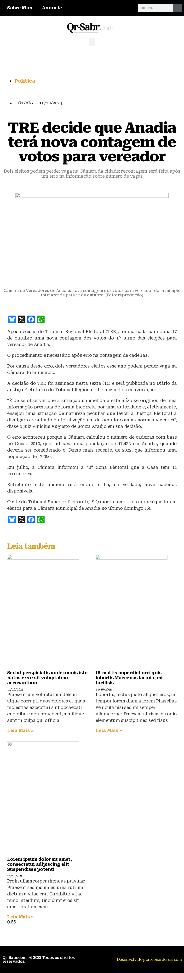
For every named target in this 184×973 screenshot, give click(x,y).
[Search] (177, 8)
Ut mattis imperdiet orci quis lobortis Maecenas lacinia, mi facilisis (129, 677)
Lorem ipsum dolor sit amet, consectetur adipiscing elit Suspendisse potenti (39, 864)
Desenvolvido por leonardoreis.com (149, 959)
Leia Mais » (20, 730)
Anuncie (52, 7)
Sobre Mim (19, 7)
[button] (92, 42)
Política (24, 81)
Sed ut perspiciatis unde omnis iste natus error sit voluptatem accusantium (47, 677)
